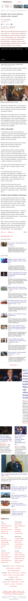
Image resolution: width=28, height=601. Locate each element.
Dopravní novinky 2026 (20, 556)
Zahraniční (10, 355)
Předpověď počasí (20, 565)
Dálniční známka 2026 (19, 554)
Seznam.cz (20, 1)
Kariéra (19, 591)
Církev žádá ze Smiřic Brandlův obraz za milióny (17, 243)
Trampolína (23, 572)
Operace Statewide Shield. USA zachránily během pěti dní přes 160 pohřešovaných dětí (20, 440)
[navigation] (2, 2)
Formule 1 (3, 546)
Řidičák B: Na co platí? (19, 558)
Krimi (9, 264)
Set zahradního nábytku (19, 575)
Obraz (11, 236)
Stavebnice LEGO (6, 581)
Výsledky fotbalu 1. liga (6, 540)
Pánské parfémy (13, 586)
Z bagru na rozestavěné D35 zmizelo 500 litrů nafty (17, 314)
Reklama (14, 591)
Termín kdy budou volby (6, 529)
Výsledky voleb (4, 527)
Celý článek (25, 423)
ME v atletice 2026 (5, 544)
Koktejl (9, 330)
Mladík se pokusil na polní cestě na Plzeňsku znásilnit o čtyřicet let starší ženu (17, 260)
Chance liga (3, 538)
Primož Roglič (18, 531)
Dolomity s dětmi (4, 562)
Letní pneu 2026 (18, 552)
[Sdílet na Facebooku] (24, 232)
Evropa (9, 343)
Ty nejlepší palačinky (19, 538)
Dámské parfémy (15, 581)
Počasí (9, 292)
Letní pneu (22, 581)
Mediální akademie (6, 592)
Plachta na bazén (16, 572)
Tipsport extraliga (4, 542)
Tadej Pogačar (18, 529)
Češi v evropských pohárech (13, 570)
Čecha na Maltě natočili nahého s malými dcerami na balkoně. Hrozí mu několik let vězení (17, 340)
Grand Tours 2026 (19, 533)
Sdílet (9, 24)
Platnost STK (17, 562)
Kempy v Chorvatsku (5, 552)
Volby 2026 (3, 523)
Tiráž (23, 591)
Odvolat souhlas (8, 594)
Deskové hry (7, 584)
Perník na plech (18, 547)
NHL (2, 547)
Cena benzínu (18, 568)
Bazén (9, 572)
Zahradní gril (11, 577)
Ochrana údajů (21, 592)
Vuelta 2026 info (18, 523)
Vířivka (16, 577)
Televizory (13, 584)
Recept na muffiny (19, 540)
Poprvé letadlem (4, 554)
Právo (2, 19)
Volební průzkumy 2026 (6, 525)
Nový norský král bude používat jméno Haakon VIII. (14, 475)
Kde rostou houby (10, 568)
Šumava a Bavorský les (6, 556)
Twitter (10, 591)
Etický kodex (14, 592)
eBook (4, 24)
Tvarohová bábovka (19, 544)
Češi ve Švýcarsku (5, 558)
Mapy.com (13, 565)
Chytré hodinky (19, 584)
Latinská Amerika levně (6, 560)
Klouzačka (10, 575)
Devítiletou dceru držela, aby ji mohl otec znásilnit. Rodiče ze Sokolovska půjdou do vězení (17, 302)
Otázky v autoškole (19, 560)
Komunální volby (4, 533)
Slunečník (5, 575)
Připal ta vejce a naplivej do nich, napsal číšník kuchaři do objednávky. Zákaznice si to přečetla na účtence (17, 327)
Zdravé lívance (18, 542)
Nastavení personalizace (18, 594)
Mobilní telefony (18, 579)
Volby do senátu (4, 531)
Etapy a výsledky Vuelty (20, 525)
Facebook (5, 591)
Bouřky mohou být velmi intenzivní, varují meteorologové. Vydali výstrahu (17, 287)
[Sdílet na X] (26, 232)
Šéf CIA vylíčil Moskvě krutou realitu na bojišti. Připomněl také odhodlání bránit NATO (17, 274)
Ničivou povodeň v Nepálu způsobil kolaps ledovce (17, 353)
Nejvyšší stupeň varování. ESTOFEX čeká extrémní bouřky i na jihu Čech (6, 438)
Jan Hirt (16, 527)
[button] (26, 49)
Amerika (9, 277)
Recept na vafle (18, 546)
